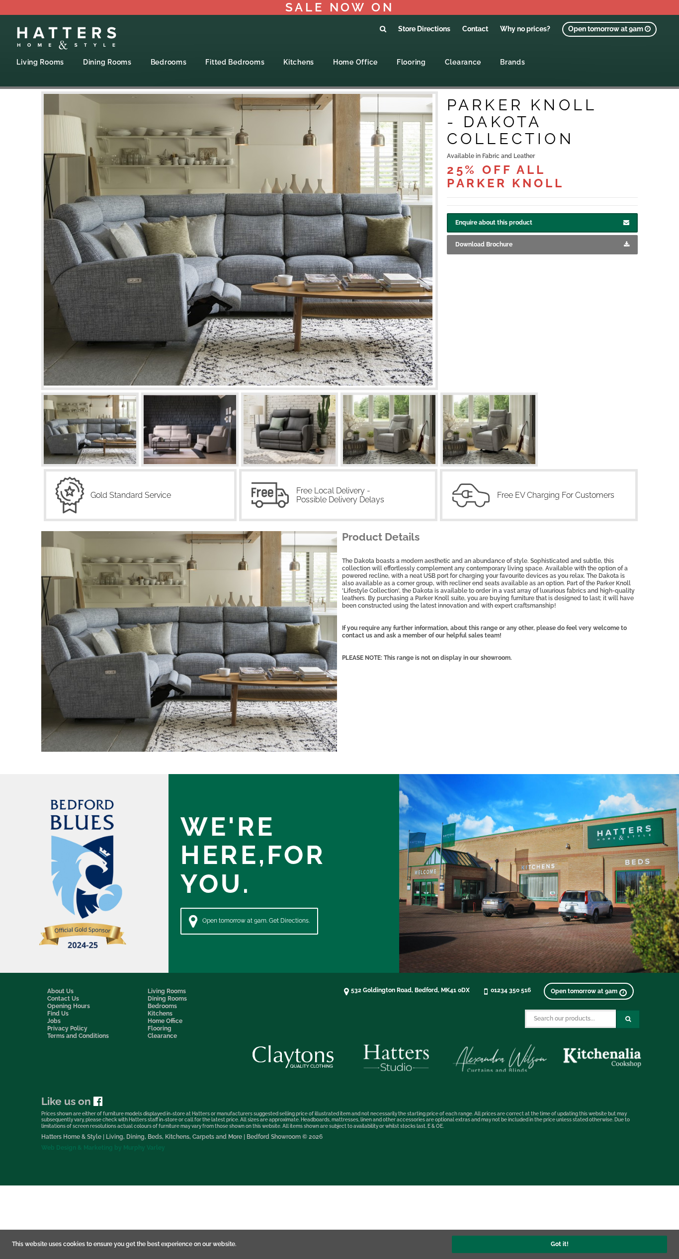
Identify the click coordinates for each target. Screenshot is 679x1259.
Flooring (411, 62)
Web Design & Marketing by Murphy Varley (103, 1147)
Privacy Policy (67, 1028)
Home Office (355, 62)
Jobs (54, 1021)
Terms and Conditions (78, 1035)
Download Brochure (483, 244)
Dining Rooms (107, 62)
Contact (475, 28)
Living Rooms (40, 62)
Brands (512, 62)
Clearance (463, 62)
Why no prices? (525, 28)
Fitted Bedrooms (234, 62)
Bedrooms (169, 62)
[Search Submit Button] (628, 1019)
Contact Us (63, 998)
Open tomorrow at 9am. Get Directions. (256, 920)
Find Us (58, 1013)
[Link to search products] (383, 28)
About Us (60, 991)
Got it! (560, 1244)
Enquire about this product (493, 222)
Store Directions (424, 28)
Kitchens (298, 62)
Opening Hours (68, 1006)
